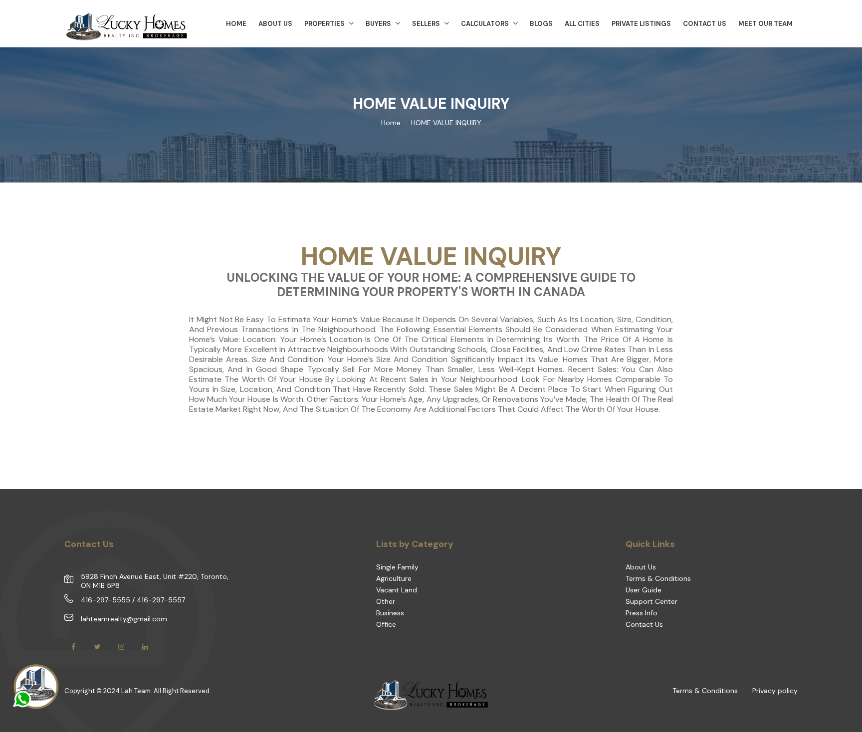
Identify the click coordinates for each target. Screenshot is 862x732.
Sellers (426, 23)
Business (390, 612)
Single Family (397, 566)
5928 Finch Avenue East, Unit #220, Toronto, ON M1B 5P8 (154, 581)
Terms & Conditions (658, 578)
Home (391, 122)
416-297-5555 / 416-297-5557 (133, 599)
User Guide (643, 589)
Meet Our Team (765, 23)
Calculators (485, 23)
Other (385, 601)
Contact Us (704, 23)
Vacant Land (396, 589)
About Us (641, 566)
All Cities (582, 23)
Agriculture (394, 578)
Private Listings (641, 23)
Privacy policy (775, 690)
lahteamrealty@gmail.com (124, 618)
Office (386, 624)
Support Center (651, 601)
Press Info (641, 612)
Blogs (541, 23)
